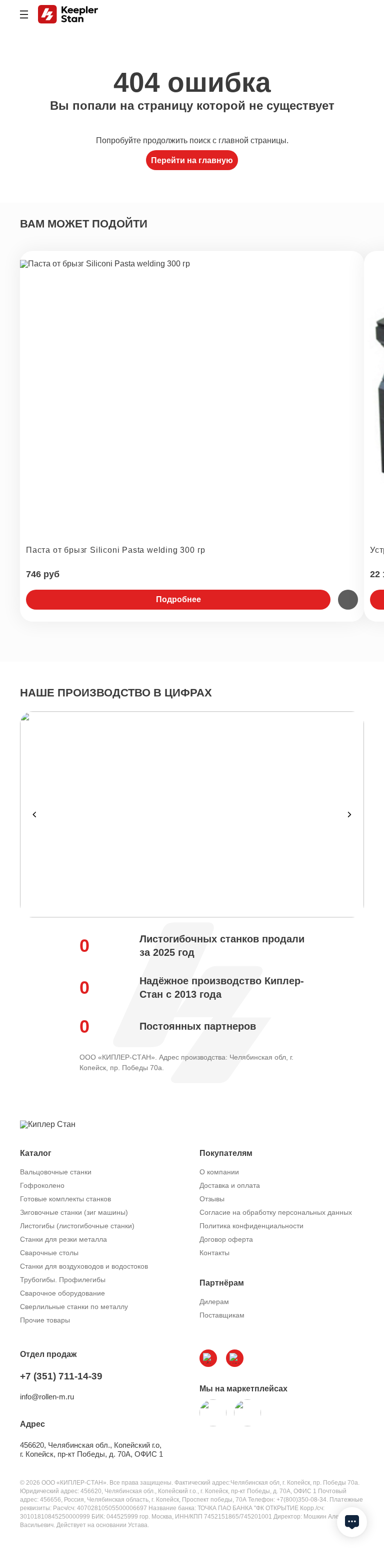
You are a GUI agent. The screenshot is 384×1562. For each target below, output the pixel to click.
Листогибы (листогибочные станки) (77, 1226)
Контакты (215, 1253)
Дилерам (214, 1302)
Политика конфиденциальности (252, 1226)
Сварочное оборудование (62, 1293)
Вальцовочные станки (56, 1172)
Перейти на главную (192, 160)
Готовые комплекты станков (65, 1199)
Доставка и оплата (230, 1185)
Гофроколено (42, 1185)
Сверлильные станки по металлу (74, 1307)
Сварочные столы (49, 1253)
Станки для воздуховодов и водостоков (84, 1266)
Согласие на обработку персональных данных (276, 1212)
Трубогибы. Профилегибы (63, 1280)
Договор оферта (226, 1239)
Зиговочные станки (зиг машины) (74, 1212)
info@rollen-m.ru (47, 1396)
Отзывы (212, 1199)
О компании (219, 1172)
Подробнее (178, 599)
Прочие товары (45, 1320)
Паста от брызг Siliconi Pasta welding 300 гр (116, 550)
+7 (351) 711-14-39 (61, 1376)
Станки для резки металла (63, 1239)
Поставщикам (222, 1315)
